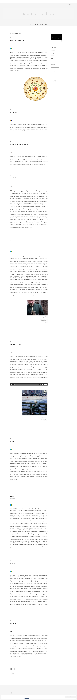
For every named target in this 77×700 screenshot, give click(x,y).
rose (11, 243)
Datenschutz (13, 693)
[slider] (45, 384)
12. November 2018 (12, 498)
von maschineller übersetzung (19, 144)
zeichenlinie (53, 48)
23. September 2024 (13, 146)
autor (31, 24)
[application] (29, 384)
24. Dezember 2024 (12, 114)
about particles (53, 47)
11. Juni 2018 (12, 625)
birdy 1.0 (52, 53)
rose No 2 (13, 496)
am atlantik (13, 112)
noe (51, 59)
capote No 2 (14, 178)
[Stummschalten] (42, 384)
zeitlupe (52, 55)
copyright (52, 52)
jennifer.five (53, 50)
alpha (11, 124)
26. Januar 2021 (12, 346)
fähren (52, 58)
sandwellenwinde (15, 344)
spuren (41, 24)
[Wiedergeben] (11, 384)
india (11, 508)
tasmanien (13, 623)
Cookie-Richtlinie (27, 698)
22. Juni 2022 (12, 179)
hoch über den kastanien (17, 40)
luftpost (36, 24)
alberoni (12, 563)
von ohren (13, 441)
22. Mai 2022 (12, 244)
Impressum (13, 692)
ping (46, 24)
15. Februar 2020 (12, 443)
